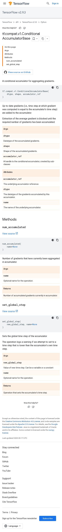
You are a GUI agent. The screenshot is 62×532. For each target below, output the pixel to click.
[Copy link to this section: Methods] (19, 219)
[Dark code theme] (52, 87)
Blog (4, 452)
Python (43, 22)
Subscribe (48, 518)
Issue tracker (8, 483)
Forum (5, 457)
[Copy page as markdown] (42, 38)
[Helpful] (20, 28)
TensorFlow (7, 22)
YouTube (6, 471)
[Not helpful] (24, 28)
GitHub (5, 461)
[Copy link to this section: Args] (11, 129)
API (17, 22)
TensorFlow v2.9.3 (14, 12)
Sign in (55, 3)
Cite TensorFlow (9, 502)
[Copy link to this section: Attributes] (15, 172)
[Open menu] (4, 3)
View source (8, 233)
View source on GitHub (19, 72)
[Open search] (48, 3)
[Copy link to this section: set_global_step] (28, 305)
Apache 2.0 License (26, 424)
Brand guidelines (9, 497)
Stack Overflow (9, 492)
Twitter (5, 466)
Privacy (14, 512)
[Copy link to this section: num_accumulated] (28, 227)
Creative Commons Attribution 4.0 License (22, 421)
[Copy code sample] (57, 87)
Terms (5, 512)
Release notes (8, 488)
